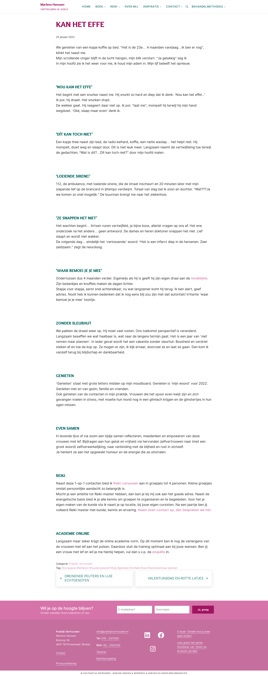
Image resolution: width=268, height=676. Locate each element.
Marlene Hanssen (52, 4)
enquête (158, 552)
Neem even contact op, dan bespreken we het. (175, 510)
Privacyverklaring (66, 663)
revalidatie (199, 278)
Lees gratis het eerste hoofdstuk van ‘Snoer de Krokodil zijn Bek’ (191, 647)
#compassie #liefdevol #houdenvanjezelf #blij (89, 567)
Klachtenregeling (106, 658)
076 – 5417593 (110, 638)
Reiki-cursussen (125, 483)
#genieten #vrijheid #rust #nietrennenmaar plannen (147, 567)
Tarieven (101, 651)
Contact (61, 652)
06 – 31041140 (111, 645)
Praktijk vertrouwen (80, 563)
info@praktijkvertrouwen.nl (112, 631)
